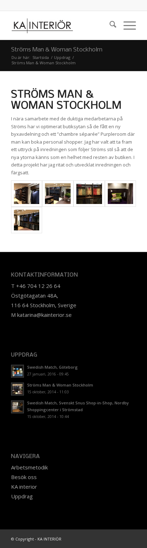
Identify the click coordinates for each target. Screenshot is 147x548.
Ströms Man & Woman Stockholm (56, 49)
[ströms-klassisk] (89, 193)
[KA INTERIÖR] (61, 25)
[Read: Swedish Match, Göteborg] (17, 371)
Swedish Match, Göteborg (52, 367)
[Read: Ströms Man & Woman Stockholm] (17, 389)
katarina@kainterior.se (44, 314)
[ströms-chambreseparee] (120, 193)
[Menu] (126, 25)
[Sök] (109, 25)
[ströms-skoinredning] (26, 193)
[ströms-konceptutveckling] (58, 193)
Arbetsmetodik (29, 467)
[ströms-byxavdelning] (26, 220)
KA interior (24, 486)
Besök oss (24, 476)
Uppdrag (22, 496)
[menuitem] (109, 25)
